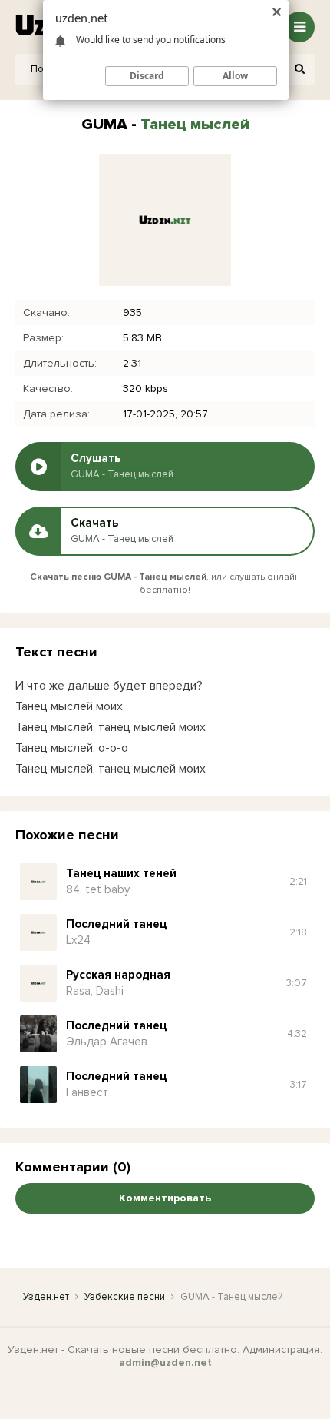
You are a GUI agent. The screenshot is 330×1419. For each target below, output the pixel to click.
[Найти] (299, 69)
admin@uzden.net (165, 1362)
